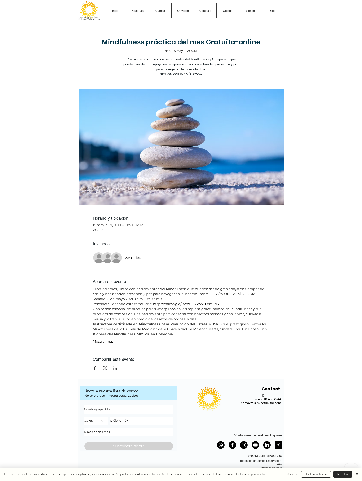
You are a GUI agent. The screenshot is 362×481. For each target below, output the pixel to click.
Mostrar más (103, 341)
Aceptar (342, 474)
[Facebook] (232, 445)
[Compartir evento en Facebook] (95, 368)
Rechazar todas (316, 474)
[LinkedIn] (267, 445)
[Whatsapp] (221, 445)
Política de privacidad (250, 474)
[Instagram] (244, 445)
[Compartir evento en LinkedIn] (115, 368)
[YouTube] (255, 445)
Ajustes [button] (292, 474)
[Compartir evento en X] (105, 368)
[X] (278, 445)
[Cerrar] (356, 474)
